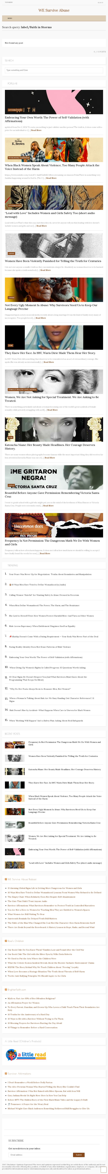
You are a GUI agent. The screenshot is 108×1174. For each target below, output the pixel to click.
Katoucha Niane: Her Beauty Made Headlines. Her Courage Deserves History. (65, 769)
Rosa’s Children (16, 941)
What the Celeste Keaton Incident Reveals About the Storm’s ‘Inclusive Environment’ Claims (51, 963)
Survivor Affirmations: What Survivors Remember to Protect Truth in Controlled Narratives (51, 905)
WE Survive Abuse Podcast (22, 879)
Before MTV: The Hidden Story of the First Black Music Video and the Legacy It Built (48, 1100)
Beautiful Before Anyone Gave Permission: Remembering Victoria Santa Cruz (65, 823)
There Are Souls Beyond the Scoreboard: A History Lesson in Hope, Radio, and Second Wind (51, 927)
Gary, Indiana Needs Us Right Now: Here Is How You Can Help (37, 1095)
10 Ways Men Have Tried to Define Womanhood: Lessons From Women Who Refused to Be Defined (54, 892)
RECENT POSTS (12, 734)
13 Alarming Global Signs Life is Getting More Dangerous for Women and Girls (45, 888)
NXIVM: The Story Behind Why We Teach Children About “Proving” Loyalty (43, 967)
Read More (36, 130)
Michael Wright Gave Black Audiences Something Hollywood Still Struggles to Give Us (48, 1108)
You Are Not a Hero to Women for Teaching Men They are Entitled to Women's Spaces (49, 910)
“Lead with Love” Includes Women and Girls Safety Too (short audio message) (65, 863)
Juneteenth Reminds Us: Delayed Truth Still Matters (32, 918)
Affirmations (15, 110)
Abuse (11, 253)
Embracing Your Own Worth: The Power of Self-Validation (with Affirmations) (65, 849)
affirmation (15, 205)
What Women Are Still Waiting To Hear (26, 914)
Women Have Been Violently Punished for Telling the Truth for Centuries (53, 261)
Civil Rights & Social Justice (23, 533)
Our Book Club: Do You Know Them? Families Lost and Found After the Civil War (46, 950)
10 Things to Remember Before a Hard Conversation (32, 1027)
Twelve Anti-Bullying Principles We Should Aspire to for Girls (37, 976)
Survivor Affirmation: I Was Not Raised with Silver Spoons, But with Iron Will (44, 1091)
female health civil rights (22, 390)
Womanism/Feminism (19, 158)
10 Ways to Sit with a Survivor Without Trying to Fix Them (35, 1019)
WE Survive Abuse (53, 10)
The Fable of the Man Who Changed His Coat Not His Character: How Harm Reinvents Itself (51, 923)
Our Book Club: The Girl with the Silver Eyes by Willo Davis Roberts (40, 954)
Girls (11, 485)
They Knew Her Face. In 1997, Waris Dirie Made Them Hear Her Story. (50, 353)
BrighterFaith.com (17, 989)
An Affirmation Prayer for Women (23, 1003)
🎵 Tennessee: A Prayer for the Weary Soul (28, 1104)
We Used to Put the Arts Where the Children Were (32, 958)
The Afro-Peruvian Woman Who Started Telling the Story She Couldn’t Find (43, 1087)
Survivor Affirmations (19, 1073)
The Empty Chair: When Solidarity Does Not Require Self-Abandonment (41, 897)
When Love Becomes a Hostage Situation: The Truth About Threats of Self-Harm (46, 971)
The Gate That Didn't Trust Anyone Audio (27, 901)
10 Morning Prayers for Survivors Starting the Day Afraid (35, 1023)
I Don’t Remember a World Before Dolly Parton (30, 1082)
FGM (11, 345)
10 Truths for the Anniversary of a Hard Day (28, 1014)
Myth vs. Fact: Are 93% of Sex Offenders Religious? (32, 998)
